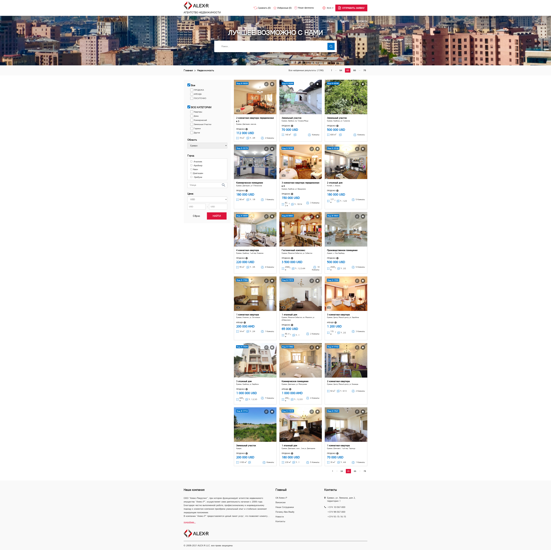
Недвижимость (205, 70)
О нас (309, 20)
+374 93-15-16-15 (337, 516)
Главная (188, 70)
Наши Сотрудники (285, 507)
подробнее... (190, 522)
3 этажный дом (244, 381)
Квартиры (198, 112)
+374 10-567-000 (336, 507)
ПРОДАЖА (199, 90)
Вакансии (281, 502)
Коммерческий (200, 120)
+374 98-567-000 (336, 511)
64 (340, 70)
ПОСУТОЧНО (200, 98)
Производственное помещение (342, 250)
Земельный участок (291, 118)
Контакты (361, 20)
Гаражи (197, 128)
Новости (344, 20)
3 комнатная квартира (338, 314)
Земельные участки (202, 124)
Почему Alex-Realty (285, 511)
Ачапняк (197, 161)
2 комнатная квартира (338, 381)
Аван (195, 169)
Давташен (198, 173)
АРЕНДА (198, 94)
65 (347, 70)
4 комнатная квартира (247, 250)
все (193, 85)
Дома (196, 116)
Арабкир (197, 165)
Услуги (326, 20)
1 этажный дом (289, 314)
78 (364, 70)
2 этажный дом (335, 182)
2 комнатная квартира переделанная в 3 (255, 120)
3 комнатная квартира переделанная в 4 (300, 184)
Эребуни (197, 177)
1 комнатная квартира (247, 314)
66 (354, 70)
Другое (197, 132)
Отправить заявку (353, 8)
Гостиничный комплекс (293, 250)
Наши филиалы (306, 7)
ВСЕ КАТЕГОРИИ (201, 107)
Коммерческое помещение (249, 182)
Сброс (196, 215)
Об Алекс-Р (281, 497)
